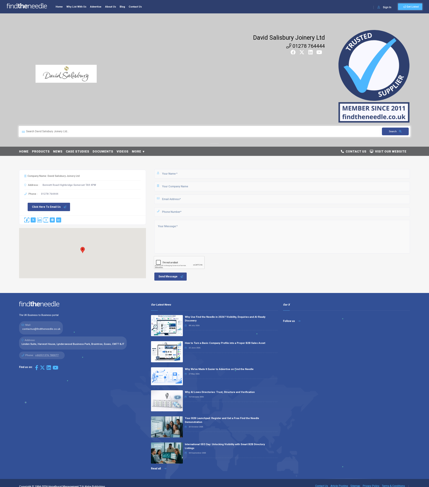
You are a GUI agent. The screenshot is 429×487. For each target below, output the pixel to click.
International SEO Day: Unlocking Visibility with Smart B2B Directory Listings (225, 446)
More (136, 151)
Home (59, 6)
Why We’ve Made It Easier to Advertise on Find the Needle (219, 369)
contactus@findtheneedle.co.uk (41, 328)
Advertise (95, 6)
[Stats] (58, 219)
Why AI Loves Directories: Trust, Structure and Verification (220, 392)
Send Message (168, 276)
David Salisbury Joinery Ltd (289, 37)
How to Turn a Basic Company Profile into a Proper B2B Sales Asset (225, 343)
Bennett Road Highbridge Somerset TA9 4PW (69, 184)
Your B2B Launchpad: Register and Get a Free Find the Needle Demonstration (222, 420)
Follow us (289, 321)
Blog (122, 6)
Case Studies (77, 151)
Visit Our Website (390, 151)
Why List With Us (76, 6)
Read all (156, 468)
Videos (123, 151)
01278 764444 (308, 46)
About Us (110, 6)
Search (393, 131)
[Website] (52, 219)
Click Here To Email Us (46, 206)
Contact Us (135, 6)
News (58, 151)
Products (41, 151)
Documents (103, 151)
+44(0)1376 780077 (47, 355)
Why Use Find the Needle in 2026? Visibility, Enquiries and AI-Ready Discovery (225, 318)
